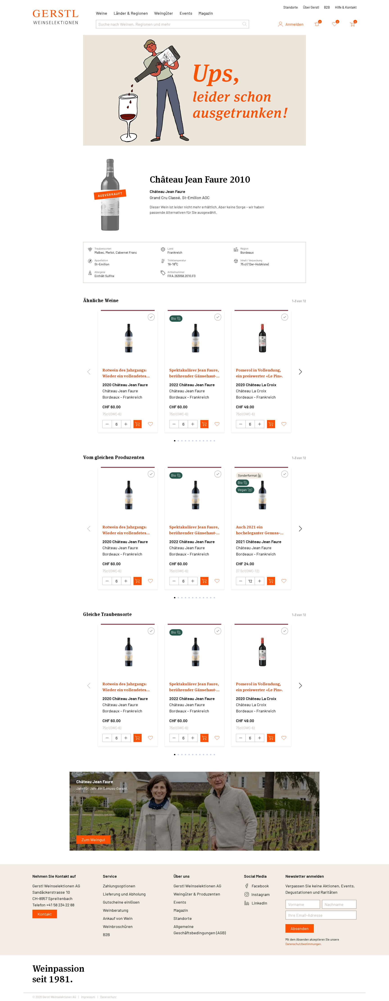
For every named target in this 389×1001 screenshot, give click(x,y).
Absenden (300, 928)
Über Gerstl (311, 7)
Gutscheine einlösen (121, 902)
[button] (244, 24)
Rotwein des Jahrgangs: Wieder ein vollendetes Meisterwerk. (124, 373)
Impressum (88, 997)
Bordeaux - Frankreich (122, 397)
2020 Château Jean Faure (125, 384)
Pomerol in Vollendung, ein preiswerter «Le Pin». (259, 373)
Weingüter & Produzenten (197, 893)
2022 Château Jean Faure (192, 384)
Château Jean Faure (167, 191)
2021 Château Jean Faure (258, 541)
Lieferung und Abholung (124, 893)
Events (186, 13)
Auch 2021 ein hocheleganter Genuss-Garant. (258, 530)
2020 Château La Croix (256, 384)
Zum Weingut (93, 839)
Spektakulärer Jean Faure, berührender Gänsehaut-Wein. (194, 373)
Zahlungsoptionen (119, 885)
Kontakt (45, 913)
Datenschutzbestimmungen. (303, 944)
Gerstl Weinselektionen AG (197, 885)
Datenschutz (108, 997)
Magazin (206, 13)
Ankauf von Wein (118, 918)
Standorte (290, 7)
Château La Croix (251, 390)
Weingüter (163, 13)
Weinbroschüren (118, 926)
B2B (327, 7)
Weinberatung (115, 910)
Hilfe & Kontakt (346, 7)
